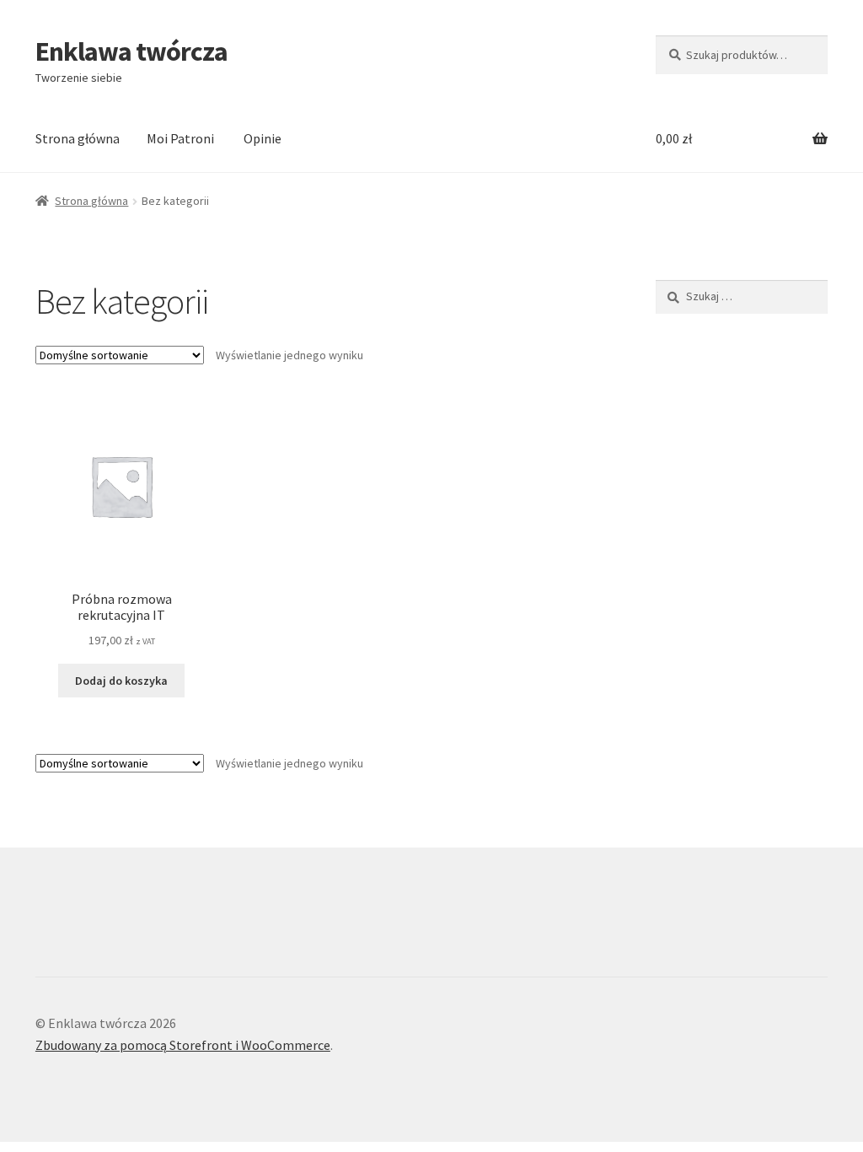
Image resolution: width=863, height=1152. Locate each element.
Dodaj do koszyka (121, 680)
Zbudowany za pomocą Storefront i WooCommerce (182, 1044)
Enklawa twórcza (131, 51)
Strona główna (77, 138)
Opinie (262, 138)
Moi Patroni (180, 138)
